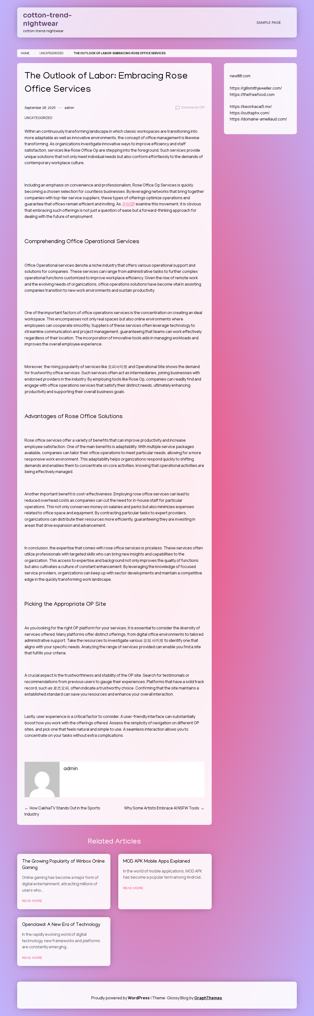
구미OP (128, 204)
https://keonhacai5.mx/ (251, 106)
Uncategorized (51, 53)
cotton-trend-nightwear (47, 19)
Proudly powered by (120, 998)
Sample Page (269, 22)
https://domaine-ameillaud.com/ (258, 119)
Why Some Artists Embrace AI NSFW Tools (161, 808)
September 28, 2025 (40, 108)
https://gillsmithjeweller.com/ (256, 88)
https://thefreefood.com (252, 94)
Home (25, 53)
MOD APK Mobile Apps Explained (156, 861)
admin (69, 108)
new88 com (240, 76)
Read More (32, 901)
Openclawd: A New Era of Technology (61, 925)
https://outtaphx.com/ (250, 113)
